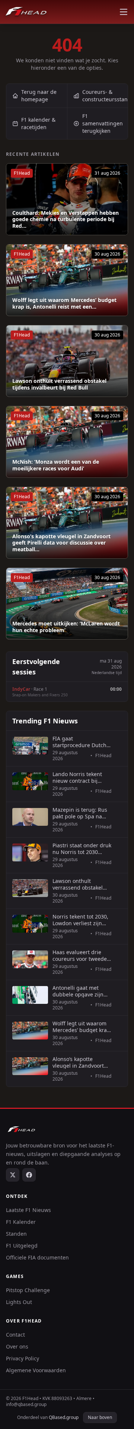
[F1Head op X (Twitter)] (12, 1175)
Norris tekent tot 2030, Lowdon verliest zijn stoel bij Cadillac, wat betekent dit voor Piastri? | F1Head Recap (80, 919)
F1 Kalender (21, 1221)
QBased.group (64, 1417)
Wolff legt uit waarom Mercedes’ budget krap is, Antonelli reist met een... (64, 303)
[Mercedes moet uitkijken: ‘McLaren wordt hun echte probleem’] (67, 603)
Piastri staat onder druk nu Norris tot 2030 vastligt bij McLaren (81, 848)
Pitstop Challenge (28, 1290)
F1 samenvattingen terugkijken (102, 123)
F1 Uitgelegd (22, 1245)
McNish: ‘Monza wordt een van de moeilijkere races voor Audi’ (55, 465)
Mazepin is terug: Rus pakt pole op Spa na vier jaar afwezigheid (79, 813)
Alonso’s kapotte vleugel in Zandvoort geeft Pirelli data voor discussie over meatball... (61, 543)
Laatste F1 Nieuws (28, 1209)
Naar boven (100, 1417)
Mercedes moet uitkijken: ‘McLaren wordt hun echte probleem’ (66, 626)
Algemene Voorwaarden (36, 1370)
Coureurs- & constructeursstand (105, 95)
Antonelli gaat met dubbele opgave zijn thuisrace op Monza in (80, 991)
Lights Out (19, 1301)
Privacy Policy (22, 1358)
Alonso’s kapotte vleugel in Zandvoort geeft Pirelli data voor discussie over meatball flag (81, 1062)
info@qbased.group (26, 1404)
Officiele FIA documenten (37, 1257)
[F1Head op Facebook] (29, 1175)
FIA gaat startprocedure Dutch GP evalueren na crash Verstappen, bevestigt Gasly (80, 741)
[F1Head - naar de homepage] (26, 12)
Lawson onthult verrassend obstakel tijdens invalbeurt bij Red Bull (59, 384)
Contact (15, 1334)
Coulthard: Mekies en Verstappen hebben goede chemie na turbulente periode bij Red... (65, 219)
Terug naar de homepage (39, 95)
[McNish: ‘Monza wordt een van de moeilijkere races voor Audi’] (67, 441)
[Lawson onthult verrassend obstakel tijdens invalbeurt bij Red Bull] (67, 361)
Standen (16, 1233)
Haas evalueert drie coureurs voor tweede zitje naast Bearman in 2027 (80, 955)
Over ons (17, 1346)
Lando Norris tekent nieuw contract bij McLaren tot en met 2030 (77, 777)
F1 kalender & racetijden (38, 123)
